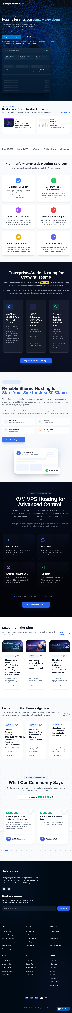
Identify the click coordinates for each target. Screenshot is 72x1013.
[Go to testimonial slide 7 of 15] (31, 851)
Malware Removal (55, 945)
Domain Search (7, 967)
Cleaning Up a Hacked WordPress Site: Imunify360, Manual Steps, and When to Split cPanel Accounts (12, 667)
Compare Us (54, 985)
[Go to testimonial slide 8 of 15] (36, 851)
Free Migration (30, 942)
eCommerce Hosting (8, 942)
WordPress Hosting (8, 938)
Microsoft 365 (54, 938)
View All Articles (65, 714)
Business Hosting (7, 935)
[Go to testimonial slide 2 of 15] (6, 851)
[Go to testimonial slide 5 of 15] (21, 851)
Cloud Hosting (6, 949)
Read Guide (8, 755)
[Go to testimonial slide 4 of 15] (16, 851)
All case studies (63, 112)
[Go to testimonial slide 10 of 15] (46, 851)
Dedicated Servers (32, 935)
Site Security (30, 945)
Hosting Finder (6, 960)
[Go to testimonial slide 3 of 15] (11, 851)
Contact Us (29, 964)
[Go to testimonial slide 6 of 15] (26, 851)
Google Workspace (56, 935)
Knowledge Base (31, 967)
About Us (53, 960)
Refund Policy (44, 1004)
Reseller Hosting (7, 945)
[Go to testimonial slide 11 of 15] (51, 851)
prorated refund (34, 41)
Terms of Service (23, 1004)
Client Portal (30, 974)
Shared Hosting (7, 931)
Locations (53, 967)
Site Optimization (55, 942)
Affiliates (52, 974)
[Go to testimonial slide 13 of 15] (61, 851)
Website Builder (7, 964)
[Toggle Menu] (68, 3)
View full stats (44, 69)
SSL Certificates (7, 971)
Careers (52, 971)
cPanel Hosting (31, 938)
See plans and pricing (10, 37)
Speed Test (5, 974)
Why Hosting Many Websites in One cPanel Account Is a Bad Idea (36, 666)
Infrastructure (54, 964)
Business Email (55, 931)
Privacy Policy (34, 1004)
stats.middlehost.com (15, 50)
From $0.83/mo (28, 37)
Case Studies (54, 981)
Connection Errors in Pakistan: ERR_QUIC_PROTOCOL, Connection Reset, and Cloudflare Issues (15, 737)
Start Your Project (12, 440)
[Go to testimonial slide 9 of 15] (41, 851)
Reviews (53, 978)
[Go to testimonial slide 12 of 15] (56, 851)
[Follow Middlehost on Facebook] (4, 889)
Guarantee (29, 971)
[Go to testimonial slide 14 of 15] (65, 851)
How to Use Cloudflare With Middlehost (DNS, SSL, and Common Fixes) (36, 734)
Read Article (8, 685)
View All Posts (62, 633)
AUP (52, 1004)
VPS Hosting (30, 931)
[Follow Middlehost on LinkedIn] (9, 889)
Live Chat (29, 960)
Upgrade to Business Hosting (35, 361)
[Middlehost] (12, 3)
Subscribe (63, 908)
